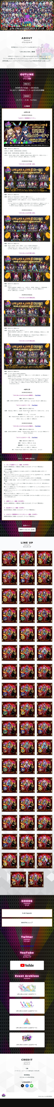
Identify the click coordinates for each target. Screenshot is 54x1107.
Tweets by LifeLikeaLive (27, 945)
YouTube (37, 395)
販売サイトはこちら (25, 529)
